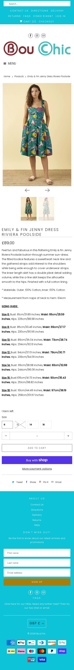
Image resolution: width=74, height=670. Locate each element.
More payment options (37, 469)
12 (18, 424)
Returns (14, 16)
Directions (39, 10)
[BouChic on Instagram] (37, 35)
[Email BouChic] (43, 35)
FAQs (27, 16)
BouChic (41, 633)
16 (44, 424)
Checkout (46, 21)
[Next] (47, 190)
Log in (61, 16)
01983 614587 (43, 16)
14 (31, 424)
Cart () (29, 21)
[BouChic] (37, 48)
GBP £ (35, 623)
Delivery (57, 10)
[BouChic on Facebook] (30, 35)
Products (19, 76)
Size (4, 417)
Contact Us (19, 10)
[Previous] (27, 190)
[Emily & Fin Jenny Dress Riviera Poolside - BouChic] (37, 134)
